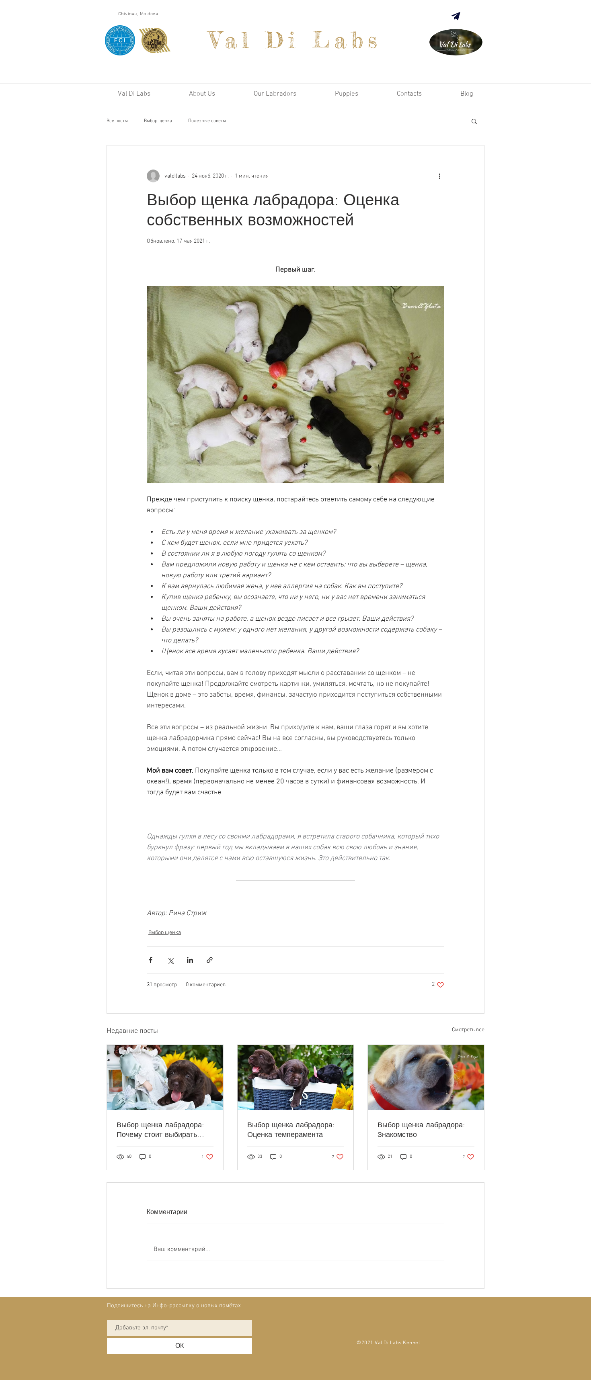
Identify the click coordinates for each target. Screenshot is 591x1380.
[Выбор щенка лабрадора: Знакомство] (426, 1077)
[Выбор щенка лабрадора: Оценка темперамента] (296, 1077)
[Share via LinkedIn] (190, 960)
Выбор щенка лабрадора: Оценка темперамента (290, 1129)
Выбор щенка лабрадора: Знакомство (421, 1129)
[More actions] (439, 176)
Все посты (117, 121)
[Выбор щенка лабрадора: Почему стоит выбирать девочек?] (165, 1077)
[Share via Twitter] (170, 960)
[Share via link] (209, 960)
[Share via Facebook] (150, 960)
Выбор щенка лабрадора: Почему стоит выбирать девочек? (160, 1129)
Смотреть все (468, 1029)
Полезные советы (207, 121)
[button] (474, 121)
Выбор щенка (158, 121)
